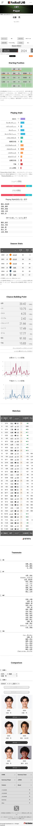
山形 (11, 444)
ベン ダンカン (27, 635)
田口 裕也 (29, 645)
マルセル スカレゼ (26, 577)
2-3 (18, 502)
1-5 (18, 429)
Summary (4, 799)
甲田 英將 (29, 615)
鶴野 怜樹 (29, 641)
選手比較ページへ (16, 692)
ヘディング (11, 126)
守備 (14, 164)
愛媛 (14, 275)
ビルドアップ (12, 156)
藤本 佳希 (29, 649)
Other (3, 803)
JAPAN (20, 780)
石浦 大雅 (29, 599)
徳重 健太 (29, 564)
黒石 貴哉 (29, 581)
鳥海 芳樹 (4, 225)
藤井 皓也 (4, 222)
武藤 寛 (29, 621)
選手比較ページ (16, 717)
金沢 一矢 (29, 585)
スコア (17, 418)
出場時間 (25, 418)
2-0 (18, 474)
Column (4, 785)
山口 (11, 438)
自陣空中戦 (12, 160)
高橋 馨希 (4, 206)
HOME (1, 14)
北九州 (15, 255)
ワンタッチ (11, 122)
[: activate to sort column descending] (2, 250)
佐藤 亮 (29, 637)
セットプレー (10, 134)
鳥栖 (11, 465)
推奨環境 (8, 813)
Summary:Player (6, 780)
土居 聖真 (4, 232)
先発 (27, 250)
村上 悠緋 (29, 643)
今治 (11, 484)
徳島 (11, 462)
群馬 (14, 268)
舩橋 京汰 (29, 647)
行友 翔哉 (29, 627)
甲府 (11, 441)
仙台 (11, 447)
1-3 (18, 481)
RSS (31, 56)
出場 (20, 250)
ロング (12, 130)
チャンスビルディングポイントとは (22, 348)
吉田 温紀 (29, 617)
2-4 (18, 450)
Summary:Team (22, 774)
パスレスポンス (11, 137)
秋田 (11, 502)
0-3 (18, 493)
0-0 (18, 441)
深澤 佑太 (29, 605)
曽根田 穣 (29, 603)
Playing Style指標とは (7, 176)
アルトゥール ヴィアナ (24, 651)
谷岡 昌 (29, 601)
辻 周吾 (29, 568)
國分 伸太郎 (5, 204)
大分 (11, 435)
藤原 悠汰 (29, 639)
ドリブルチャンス (10, 145)
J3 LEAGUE (4, 796)
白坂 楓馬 (29, 566)
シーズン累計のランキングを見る (23, 351)
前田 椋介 (29, 619)
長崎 (11, 453)
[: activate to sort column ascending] (5, 250)
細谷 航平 (29, 613)
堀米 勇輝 (29, 609)
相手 (10, 418)
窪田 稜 (29, 607)
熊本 (11, 459)
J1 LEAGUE (4, 790)
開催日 (6, 418)
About (19, 785)
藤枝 (11, 450)
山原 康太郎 (28, 579)
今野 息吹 (29, 575)
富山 (11, 423)
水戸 (11, 426)
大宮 (11, 468)
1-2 (18, 432)
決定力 (14, 119)
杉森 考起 (29, 623)
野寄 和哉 (4, 208)
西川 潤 (3, 229)
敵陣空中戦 (12, 141)
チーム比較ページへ (16, 687)
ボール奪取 (12, 168)
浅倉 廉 (3, 227)
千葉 (11, 429)
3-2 (18, 444)
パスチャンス (12, 153)
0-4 (18, 471)
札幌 (11, 432)
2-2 (18, 459)
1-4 (18, 496)
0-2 (18, 462)
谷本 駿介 (29, 611)
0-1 (18, 423)
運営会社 (24, 813)
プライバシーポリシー (16, 813)
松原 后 (3, 213)
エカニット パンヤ (26, 625)
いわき (11, 456)
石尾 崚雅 (29, 589)
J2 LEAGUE (4, 793)
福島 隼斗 (29, 587)
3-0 (18, 508)
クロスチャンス (11, 149)
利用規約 (4, 813)
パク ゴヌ (29, 583)
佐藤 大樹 (4, 211)
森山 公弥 (29, 591)
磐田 (11, 471)
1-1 (18, 426)
